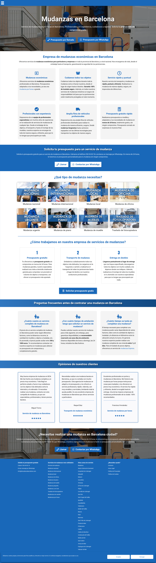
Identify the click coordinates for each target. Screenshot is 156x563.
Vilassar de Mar (82, 549)
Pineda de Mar (82, 523)
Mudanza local (52, 474)
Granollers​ (81, 480)
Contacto (110, 465)
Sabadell (80, 474)
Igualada (80, 500)
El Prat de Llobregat (83, 485)
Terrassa (80, 483)
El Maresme (81, 526)
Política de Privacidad (114, 471)
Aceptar (118, 557)
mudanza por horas (26, 89)
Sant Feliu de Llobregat (84, 520)
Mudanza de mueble (53, 483)
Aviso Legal (111, 468)
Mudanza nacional (53, 468)
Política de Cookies (113, 474)
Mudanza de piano (53, 480)
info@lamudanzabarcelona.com (27, 471)
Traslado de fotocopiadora (55, 491)
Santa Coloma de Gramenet (85, 468)
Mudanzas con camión (54, 494)
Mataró (80, 477)
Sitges (79, 488)
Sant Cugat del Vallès (84, 497)
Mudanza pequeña (53, 485)
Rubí (79, 514)
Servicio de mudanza (53, 465)
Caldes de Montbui (83, 532)
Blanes (80, 512)
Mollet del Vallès (82, 509)
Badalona (80, 465)
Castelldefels (81, 503)
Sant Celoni (81, 540)
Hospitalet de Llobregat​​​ (84, 471)
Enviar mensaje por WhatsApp (26, 468)
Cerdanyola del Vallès (84, 535)
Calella (80, 529)
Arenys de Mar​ (82, 543)
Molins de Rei (81, 538)
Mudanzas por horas (54, 497)
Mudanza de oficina (53, 477)
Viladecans (81, 506)
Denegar (142, 557)
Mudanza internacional (54, 471)
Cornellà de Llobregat (84, 491)
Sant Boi (80, 494)
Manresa (80, 517)
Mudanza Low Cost (53, 488)
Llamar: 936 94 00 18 (24, 465)
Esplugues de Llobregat (84, 546)
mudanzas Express (127, 348)
